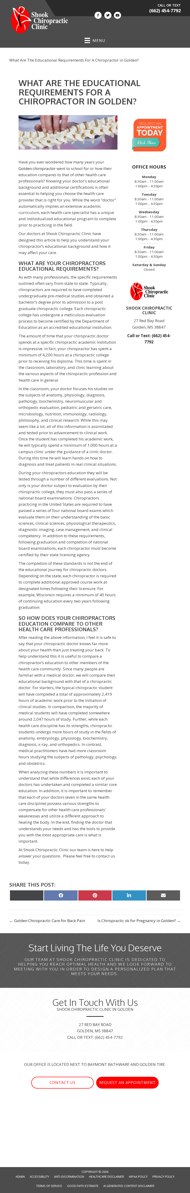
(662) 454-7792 (165, 10)
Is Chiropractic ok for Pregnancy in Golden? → (139, 920)
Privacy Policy (163, 1176)
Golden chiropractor (38, 168)
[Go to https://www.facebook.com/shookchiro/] (98, 16)
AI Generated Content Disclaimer (128, 1186)
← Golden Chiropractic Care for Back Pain (47, 920)
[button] (62, 1083)
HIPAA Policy (138, 1176)
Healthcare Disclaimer (106, 1176)
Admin (20, 1176)
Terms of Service (49, 1186)
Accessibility (39, 1176)
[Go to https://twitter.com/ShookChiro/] (107, 16)
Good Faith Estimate (82, 1186)
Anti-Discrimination (69, 1176)
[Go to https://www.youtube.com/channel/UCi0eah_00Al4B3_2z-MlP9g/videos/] (117, 16)
